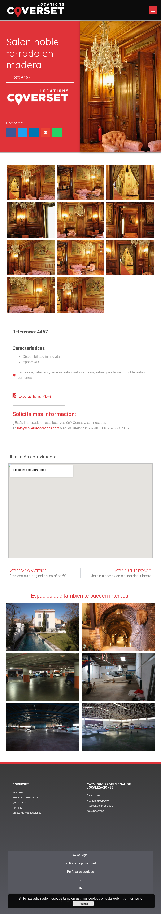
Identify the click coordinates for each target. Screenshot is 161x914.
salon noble (126, 372)
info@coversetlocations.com (38, 428)
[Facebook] (69, 833)
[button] (153, 10)
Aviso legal (80, 855)
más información (132, 898)
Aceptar (83, 903)
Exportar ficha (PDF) (34, 396)
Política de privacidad (80, 863)
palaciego (41, 372)
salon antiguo (83, 372)
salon (67, 372)
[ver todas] (31, 182)
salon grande (105, 372)
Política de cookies (80, 871)
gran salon (25, 372)
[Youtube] (80, 833)
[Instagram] (92, 833)
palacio (56, 372)
